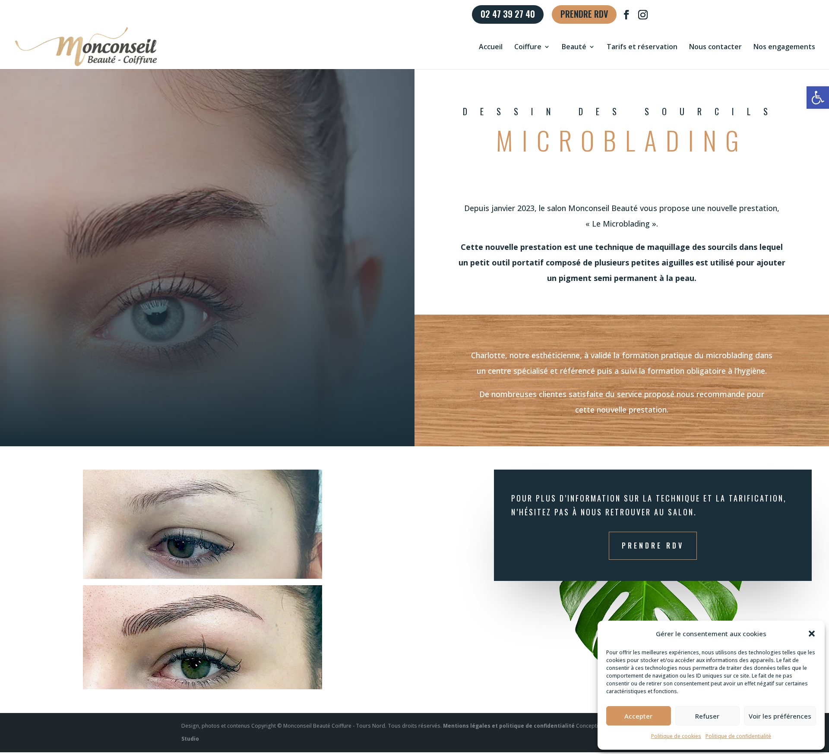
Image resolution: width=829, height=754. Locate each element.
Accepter (638, 716)
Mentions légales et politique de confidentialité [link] (509, 725)
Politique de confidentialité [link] (738, 736)
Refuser (707, 716)
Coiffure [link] (527, 47)
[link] (818, 97)
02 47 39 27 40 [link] (508, 15)
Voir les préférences (780, 716)
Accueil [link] (491, 47)
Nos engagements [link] (784, 47)
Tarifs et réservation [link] (642, 47)
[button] (811, 633)
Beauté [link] (574, 47)
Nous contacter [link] (715, 47)
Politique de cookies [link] (676, 736)
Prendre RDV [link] (584, 15)
